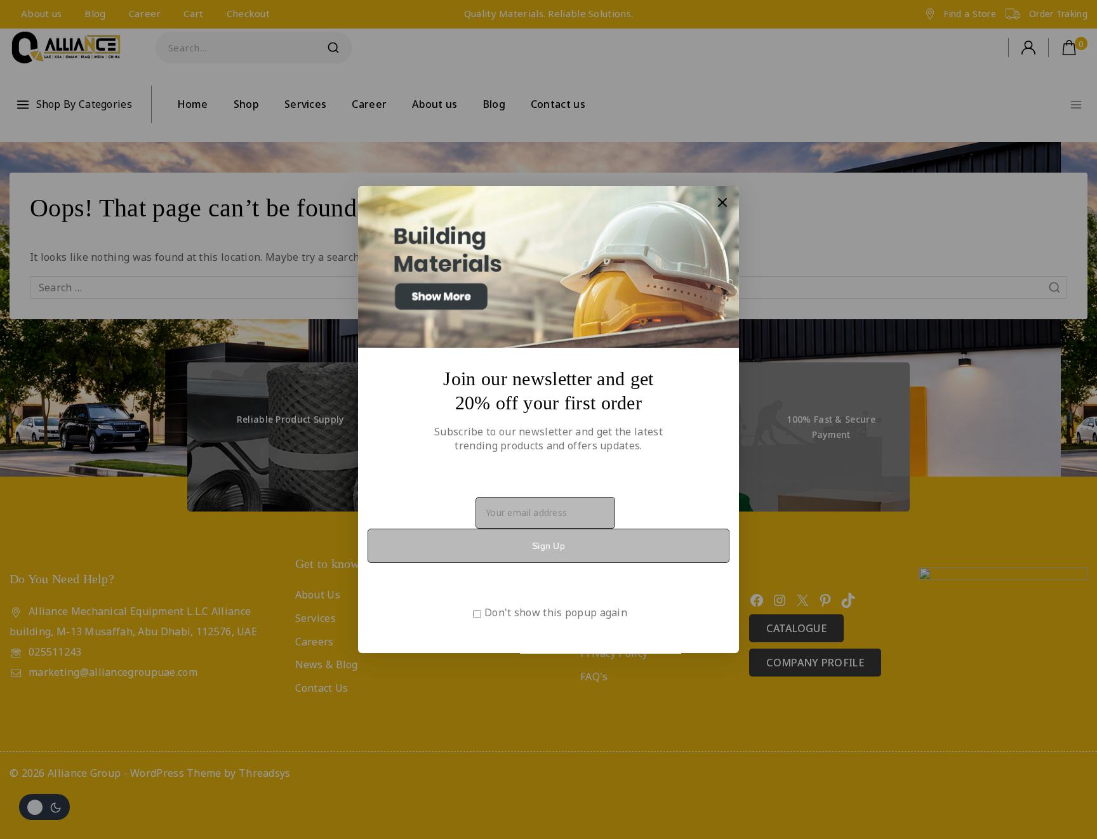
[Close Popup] (723, 202)
